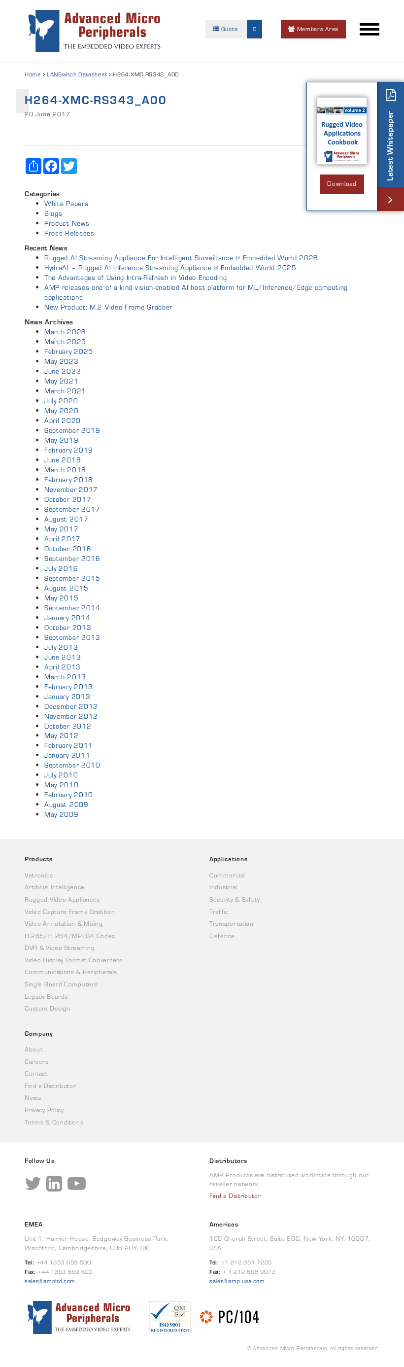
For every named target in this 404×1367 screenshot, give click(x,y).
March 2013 (65, 677)
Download (342, 183)
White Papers (66, 204)
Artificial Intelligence (55, 887)
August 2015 (66, 588)
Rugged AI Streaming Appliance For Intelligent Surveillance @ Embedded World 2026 (181, 258)
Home (33, 74)
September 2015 (72, 578)
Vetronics (39, 875)
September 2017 (72, 509)
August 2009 (66, 804)
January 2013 (67, 696)
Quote (237, 29)
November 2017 (71, 489)
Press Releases (69, 233)
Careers (37, 1061)
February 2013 (68, 687)
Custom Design (47, 1008)
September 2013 (72, 637)
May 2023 (61, 361)
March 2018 (65, 470)
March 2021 (65, 391)
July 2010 (61, 775)
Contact (36, 1073)
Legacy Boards (46, 996)
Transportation (231, 923)
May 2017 (61, 529)
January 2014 (67, 618)
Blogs (53, 213)
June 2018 (62, 460)
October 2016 (67, 549)
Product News (66, 223)
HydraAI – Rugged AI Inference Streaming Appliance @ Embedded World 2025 (170, 268)
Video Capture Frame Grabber (69, 911)
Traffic (219, 911)
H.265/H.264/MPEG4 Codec (70, 936)
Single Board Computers (61, 984)
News (33, 1097)
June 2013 (62, 657)
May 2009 (61, 814)
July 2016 (61, 568)
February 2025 (68, 351)
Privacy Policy (44, 1110)
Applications (228, 859)
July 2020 (61, 401)
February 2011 (68, 745)
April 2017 (62, 539)
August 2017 (66, 519)
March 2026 (65, 332)
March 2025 (65, 342)
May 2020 (61, 411)
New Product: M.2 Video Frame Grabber (108, 307)
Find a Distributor (50, 1085)
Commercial (227, 875)
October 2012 (67, 726)
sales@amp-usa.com (237, 1281)
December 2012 (71, 706)
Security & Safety (234, 899)
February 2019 (68, 450)
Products (39, 859)
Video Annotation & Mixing (64, 923)
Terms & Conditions (54, 1122)
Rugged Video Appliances (62, 899)
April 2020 (62, 420)
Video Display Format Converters (74, 960)
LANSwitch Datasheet (77, 74)
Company (39, 1033)
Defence (222, 936)
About (34, 1049)
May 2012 (61, 735)
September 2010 (72, 765)
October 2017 (67, 499)
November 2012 (71, 716)
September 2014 (72, 608)
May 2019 (61, 440)
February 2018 (68, 480)
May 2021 (61, 381)
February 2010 (68, 795)
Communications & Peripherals (71, 972)
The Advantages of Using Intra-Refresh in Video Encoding (135, 277)
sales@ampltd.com (50, 1281)
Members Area (316, 29)
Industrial (223, 887)
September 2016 (72, 558)
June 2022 (62, 371)
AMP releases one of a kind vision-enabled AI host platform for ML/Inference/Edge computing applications (196, 292)
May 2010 (61, 785)
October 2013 (67, 627)
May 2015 (61, 598)
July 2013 (61, 647)
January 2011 (67, 755)
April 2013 (62, 667)
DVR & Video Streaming (60, 947)
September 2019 (72, 430)
